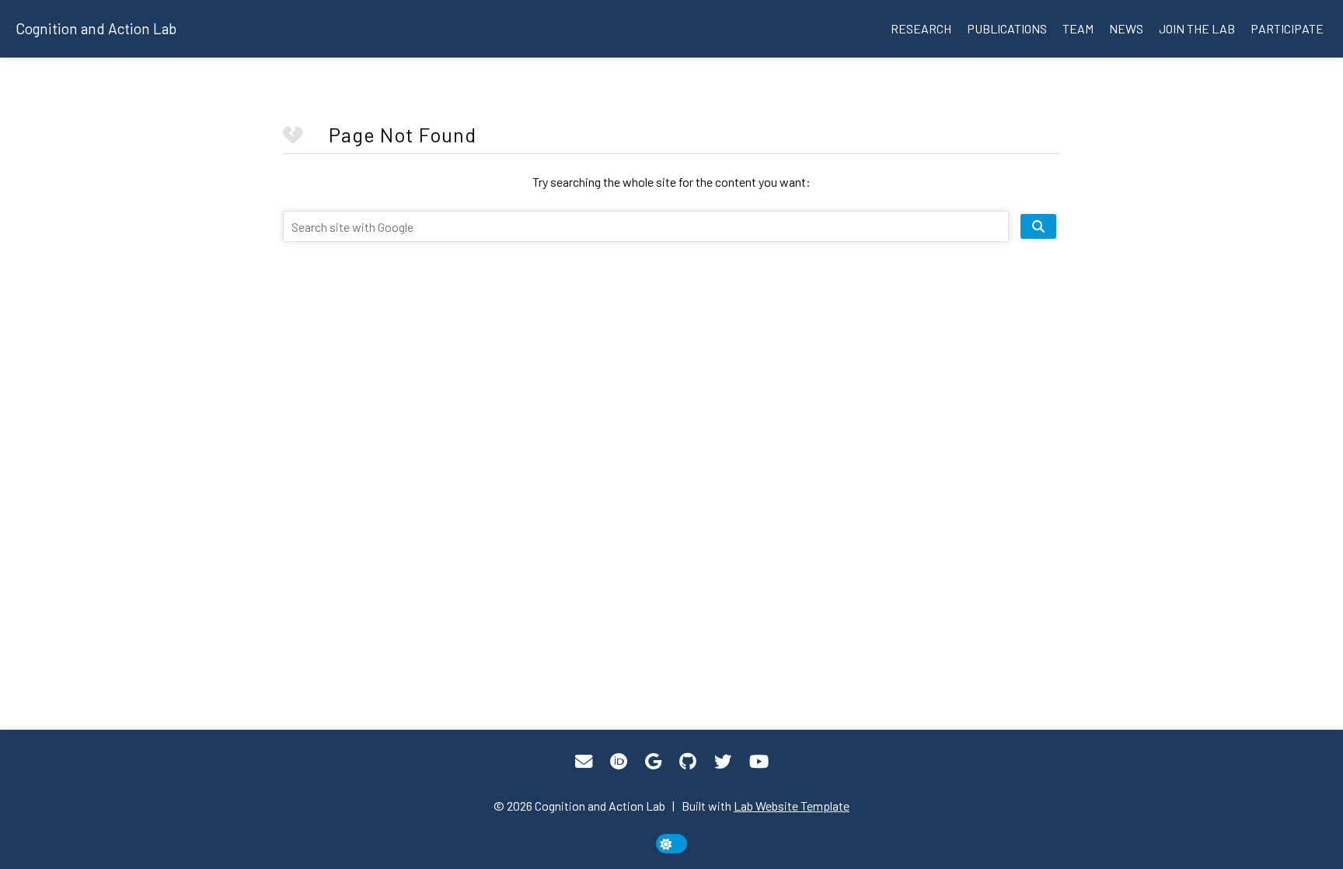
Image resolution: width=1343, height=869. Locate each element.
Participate (1287, 28)
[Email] (583, 761)
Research (921, 28)
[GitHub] (687, 761)
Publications (1007, 28)
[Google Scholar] (653, 761)
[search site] (1038, 226)
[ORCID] (618, 761)
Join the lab (1197, 28)
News (1126, 28)
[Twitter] (722, 761)
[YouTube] (759, 761)
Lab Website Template (791, 805)
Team (1078, 28)
